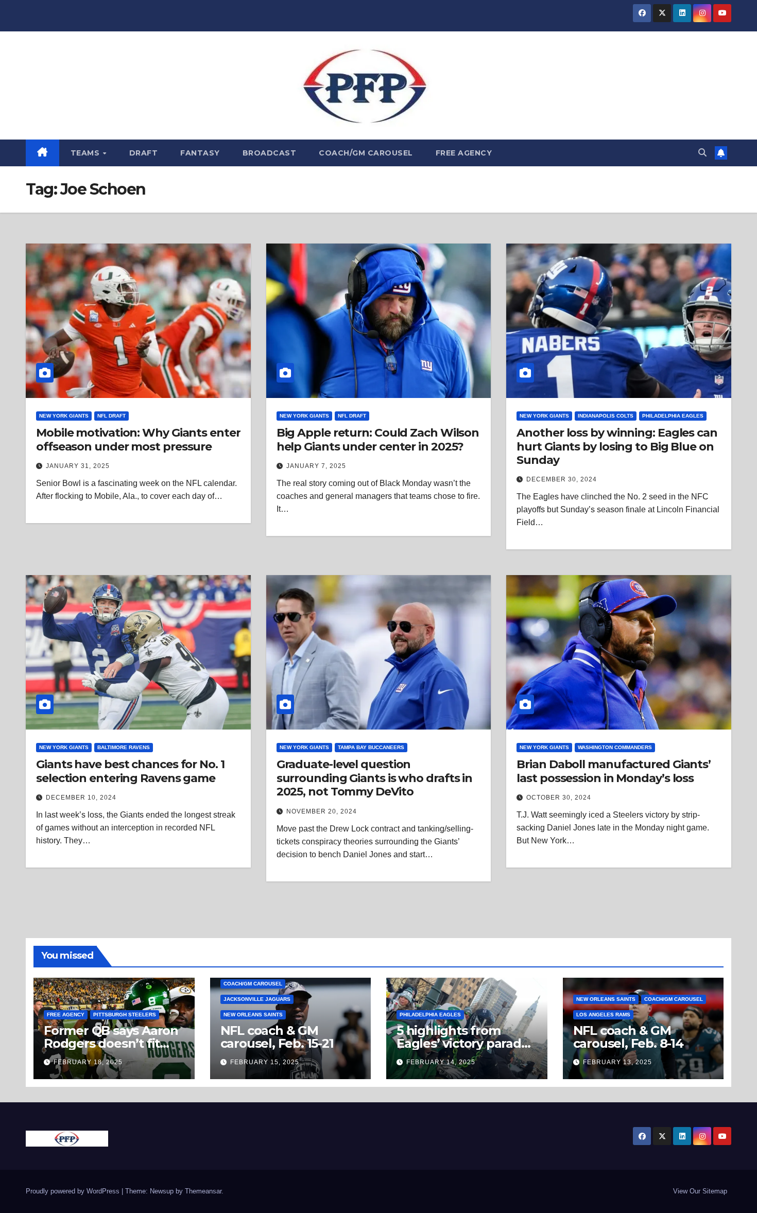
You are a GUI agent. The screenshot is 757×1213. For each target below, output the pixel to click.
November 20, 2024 (321, 811)
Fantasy (200, 153)
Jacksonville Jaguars (256, 999)
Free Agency (464, 153)
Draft (143, 153)
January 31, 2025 (78, 466)
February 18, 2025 (88, 1062)
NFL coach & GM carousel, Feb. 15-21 (277, 1037)
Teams (86, 153)
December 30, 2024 (561, 479)
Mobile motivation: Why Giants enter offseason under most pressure (138, 439)
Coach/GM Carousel (366, 153)
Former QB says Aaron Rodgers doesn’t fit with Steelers (111, 1043)
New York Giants (64, 416)
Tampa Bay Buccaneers (371, 747)
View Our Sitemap (700, 1191)
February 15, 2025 (264, 1062)
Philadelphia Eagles (672, 416)
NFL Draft (111, 416)
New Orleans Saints (253, 1014)
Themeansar (203, 1191)
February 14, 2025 (440, 1062)
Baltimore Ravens (123, 747)
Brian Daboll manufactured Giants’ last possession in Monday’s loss (614, 771)
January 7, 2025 (316, 466)
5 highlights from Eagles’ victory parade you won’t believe (463, 1043)
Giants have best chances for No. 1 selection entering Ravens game (130, 771)
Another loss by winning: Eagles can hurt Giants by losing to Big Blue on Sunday (617, 446)
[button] (702, 152)
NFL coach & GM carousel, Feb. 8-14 (628, 1037)
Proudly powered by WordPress (74, 1191)
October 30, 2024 (558, 797)
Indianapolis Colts (605, 416)
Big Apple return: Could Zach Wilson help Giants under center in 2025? (378, 439)
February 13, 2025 (617, 1062)
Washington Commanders (615, 747)
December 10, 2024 (81, 797)
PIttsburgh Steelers (124, 1014)
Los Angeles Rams (603, 1014)
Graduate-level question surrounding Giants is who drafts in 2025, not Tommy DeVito (375, 778)
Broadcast (270, 153)
